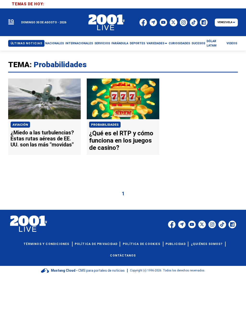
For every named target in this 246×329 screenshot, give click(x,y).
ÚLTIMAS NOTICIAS (26, 43)
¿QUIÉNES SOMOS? (206, 244)
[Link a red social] (172, 224)
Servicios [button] (102, 43)
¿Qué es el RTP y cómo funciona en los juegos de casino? (121, 140)
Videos (232, 43)
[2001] (106, 22)
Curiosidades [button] (179, 43)
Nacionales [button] (54, 43)
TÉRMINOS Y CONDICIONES (46, 244)
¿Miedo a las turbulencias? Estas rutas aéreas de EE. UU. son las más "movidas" (42, 139)
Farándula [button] (119, 43)
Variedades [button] (155, 43)
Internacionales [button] (79, 43)
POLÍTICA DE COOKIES (141, 244)
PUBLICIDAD (176, 244)
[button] (11, 22)
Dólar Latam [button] (211, 43)
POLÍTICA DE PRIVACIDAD (96, 244)
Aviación (20, 124)
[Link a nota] (44, 99)
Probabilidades (105, 124)
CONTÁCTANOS (123, 255)
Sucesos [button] (198, 43)
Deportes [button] (137, 43)
